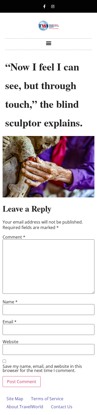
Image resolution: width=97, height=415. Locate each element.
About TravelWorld (24, 407)
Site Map (14, 399)
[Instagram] (52, 6)
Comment (14, 237)
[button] (48, 43)
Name (10, 302)
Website (10, 342)
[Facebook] (44, 6)
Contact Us (61, 407)
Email (10, 322)
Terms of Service (47, 399)
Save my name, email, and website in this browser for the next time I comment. (42, 368)
